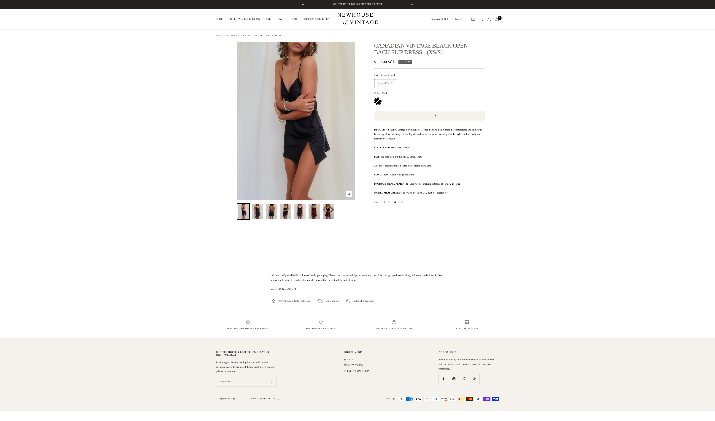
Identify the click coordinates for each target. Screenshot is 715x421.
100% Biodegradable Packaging (294, 301)
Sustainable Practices (363, 301)
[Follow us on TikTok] (474, 379)
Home (218, 36)
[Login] (489, 19)
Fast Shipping (332, 301)
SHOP (219, 19)
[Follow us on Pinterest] (464, 379)
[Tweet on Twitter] (395, 202)
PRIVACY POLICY (353, 365)
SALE (269, 19)
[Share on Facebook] (384, 202)
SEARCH (348, 360)
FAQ (294, 19)
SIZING (282, 19)
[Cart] (497, 19)
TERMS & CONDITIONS (357, 371)
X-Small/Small (385, 83)
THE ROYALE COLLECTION (244, 19)
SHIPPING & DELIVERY (316, 19)
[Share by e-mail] (401, 202)
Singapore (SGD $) (439, 19)
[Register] (271, 382)
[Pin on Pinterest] (389, 202)
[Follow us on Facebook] (443, 379)
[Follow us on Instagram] (454, 379)
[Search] (481, 19)
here (428, 166)
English (458, 19)
